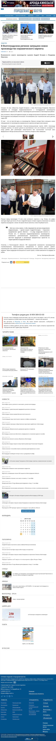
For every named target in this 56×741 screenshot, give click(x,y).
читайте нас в (23, 262)
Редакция (31, 691)
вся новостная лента (28, 511)
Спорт (37, 15)
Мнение (46, 706)
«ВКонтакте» (19, 323)
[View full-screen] (53, 141)
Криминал (15, 705)
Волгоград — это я (47, 710)
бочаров (4, 258)
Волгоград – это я (9, 594)
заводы (32, 258)
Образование (16, 707)
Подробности (47, 700)
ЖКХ (43, 15)
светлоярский (24, 258)
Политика (3, 703)
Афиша (5, 581)
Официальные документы (36, 693)
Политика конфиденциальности (37, 734)
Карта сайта (46, 729)
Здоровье (30, 15)
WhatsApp (18, 321)
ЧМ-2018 (31, 703)
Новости (5, 399)
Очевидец (4, 719)
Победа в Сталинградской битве (33, 706)
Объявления (47, 718)
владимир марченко (48, 258)
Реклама (45, 723)
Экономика (4, 705)
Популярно (6, 539)
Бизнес (3, 707)
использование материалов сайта (9, 736)
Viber (24, 321)
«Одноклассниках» (30, 323)
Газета (4, 624)
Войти (46, 731)
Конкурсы (46, 715)
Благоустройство (21, 15)
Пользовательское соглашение (22, 734)
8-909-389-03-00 (37, 314)
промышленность (14, 258)
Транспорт (16, 717)
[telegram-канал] (2, 696)
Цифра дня (6, 606)
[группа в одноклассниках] (7, 696)
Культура (48, 15)
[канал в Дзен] (9, 696)
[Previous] (3, 157)
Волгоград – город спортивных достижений (34, 712)
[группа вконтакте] (4, 696)
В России (5, 648)
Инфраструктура (17, 714)
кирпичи (38, 258)
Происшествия (9, 15)
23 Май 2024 (3, 51)
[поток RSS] (12, 696)
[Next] (52, 136)
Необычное (16, 719)
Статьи (4, 569)
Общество (4, 43)
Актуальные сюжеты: (12, 19)
